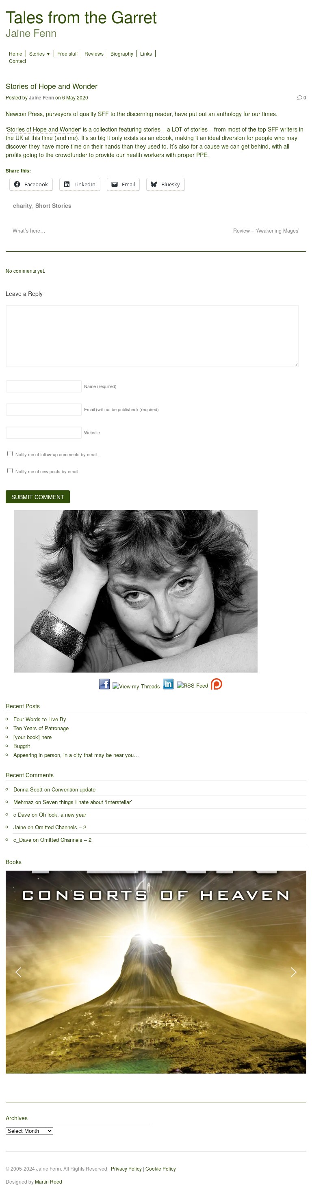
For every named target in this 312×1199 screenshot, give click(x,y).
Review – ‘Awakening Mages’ (267, 230)
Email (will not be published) (121, 409)
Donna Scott (28, 789)
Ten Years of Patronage (41, 728)
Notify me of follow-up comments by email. (56, 454)
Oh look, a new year (62, 814)
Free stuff (67, 53)
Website (92, 432)
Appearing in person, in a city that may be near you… (76, 755)
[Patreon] (215, 686)
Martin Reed (48, 1181)
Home (15, 53)
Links (146, 53)
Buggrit (21, 746)
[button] (18, 972)
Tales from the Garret (81, 16)
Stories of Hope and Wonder (43, 129)
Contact (17, 60)
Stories (37, 53)
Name (100, 386)
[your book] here (32, 737)
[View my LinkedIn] (168, 686)
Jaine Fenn (41, 97)
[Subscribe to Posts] (192, 686)
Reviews (94, 53)
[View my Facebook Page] (104, 686)
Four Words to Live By (39, 719)
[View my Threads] (136, 686)
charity (22, 205)
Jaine (19, 827)
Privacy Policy (126, 1168)
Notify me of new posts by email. (47, 471)
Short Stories (53, 205)
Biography (121, 53)
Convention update (73, 789)
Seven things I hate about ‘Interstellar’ (87, 802)
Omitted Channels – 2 (60, 827)
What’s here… (28, 230)
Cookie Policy (160, 1168)
